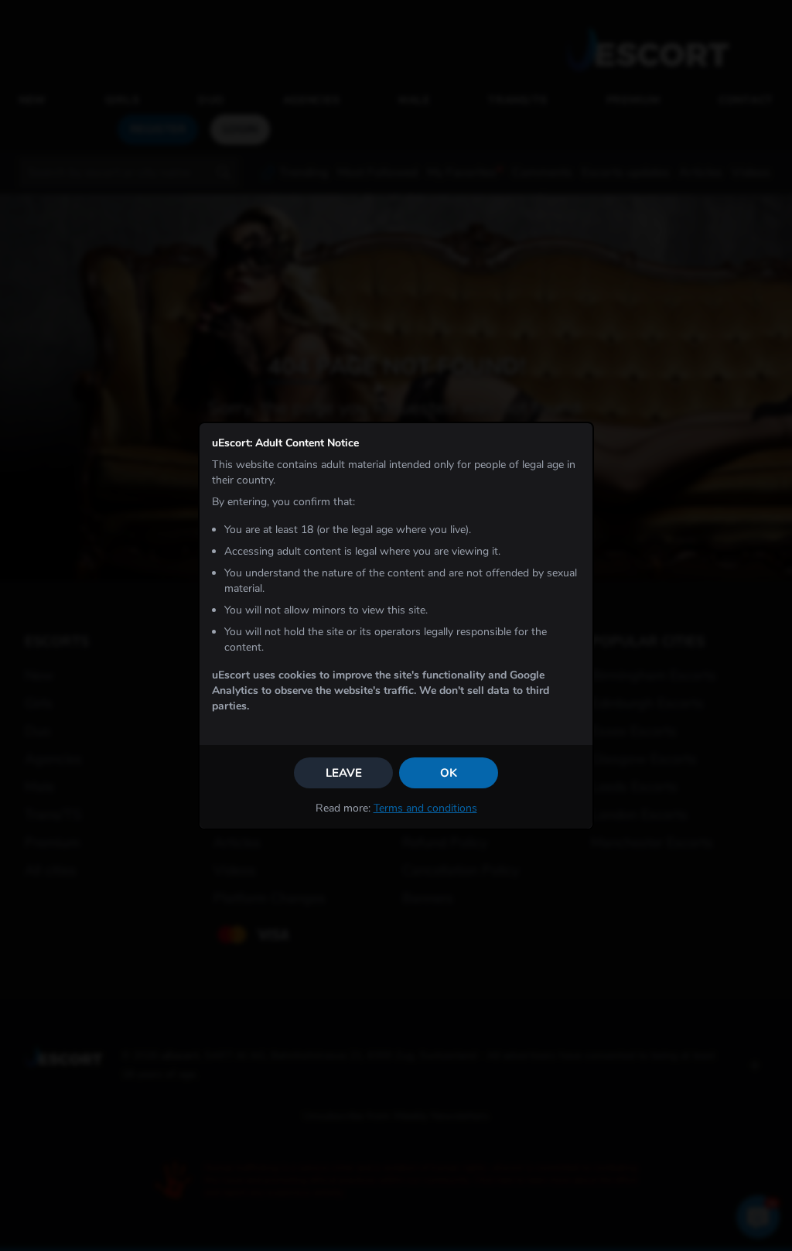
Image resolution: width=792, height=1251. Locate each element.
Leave (344, 773)
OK (448, 773)
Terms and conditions (425, 808)
